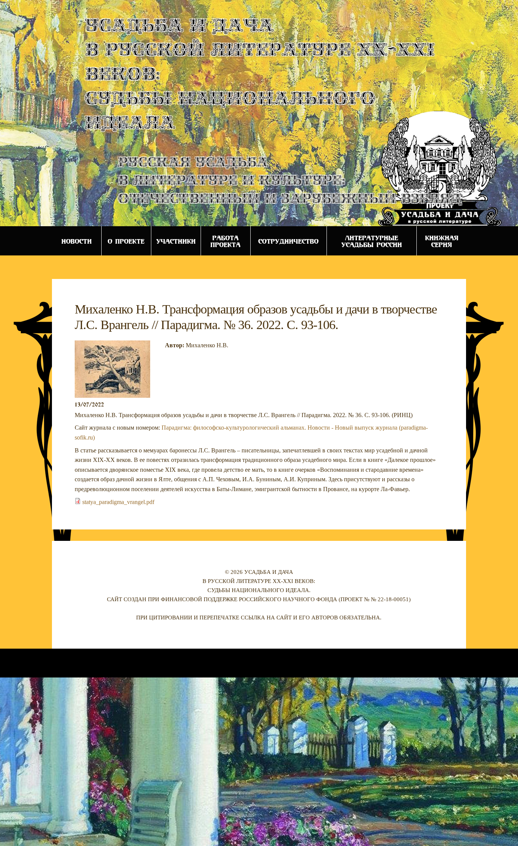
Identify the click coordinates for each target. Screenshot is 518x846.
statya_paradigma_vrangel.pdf (118, 502)
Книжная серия (441, 241)
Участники (176, 241)
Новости (76, 241)
